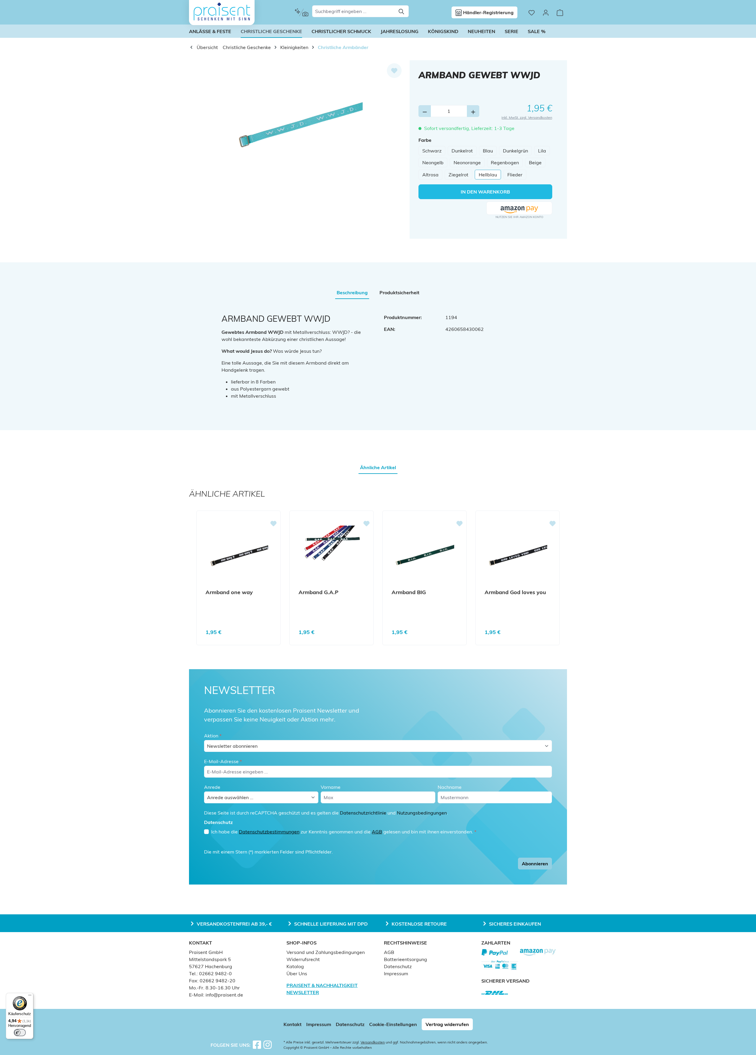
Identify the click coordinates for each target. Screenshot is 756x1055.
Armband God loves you (515, 592)
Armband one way (229, 592)
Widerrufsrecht (303, 959)
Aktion (212, 736)
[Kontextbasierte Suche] (301, 12)
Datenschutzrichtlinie (363, 813)
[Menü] (29, 996)
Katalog (295, 966)
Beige (535, 162)
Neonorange (467, 162)
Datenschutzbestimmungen (269, 832)
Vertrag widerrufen (447, 1024)
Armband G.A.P (318, 592)
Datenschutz (398, 966)
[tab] (352, 292)
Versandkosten (373, 1042)
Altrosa (430, 175)
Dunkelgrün (515, 151)
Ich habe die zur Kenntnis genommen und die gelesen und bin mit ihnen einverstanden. (343, 832)
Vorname (330, 787)
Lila (542, 151)
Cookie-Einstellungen (393, 1024)
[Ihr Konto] (546, 12)
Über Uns (296, 973)
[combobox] (353, 11)
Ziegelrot (458, 175)
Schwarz (431, 151)
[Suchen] (402, 11)
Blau (488, 151)
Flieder (514, 175)
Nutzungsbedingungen (422, 813)
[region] (299, 123)
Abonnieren (535, 864)
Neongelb (433, 162)
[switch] (20, 1032)
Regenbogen (505, 162)
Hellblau (488, 175)
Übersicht (206, 47)
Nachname (450, 787)
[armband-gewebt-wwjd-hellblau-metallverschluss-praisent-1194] (299, 123)
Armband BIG (409, 592)
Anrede (212, 787)
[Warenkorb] (560, 12)
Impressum (396, 973)
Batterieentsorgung (405, 959)
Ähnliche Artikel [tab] (378, 467)
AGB (377, 832)
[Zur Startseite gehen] (221, 11)
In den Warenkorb (485, 192)
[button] (519, 208)
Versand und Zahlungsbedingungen (325, 952)
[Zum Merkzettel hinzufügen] (394, 70)
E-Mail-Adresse (223, 761)
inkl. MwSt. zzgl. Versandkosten (526, 117)
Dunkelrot (462, 151)
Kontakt (293, 1024)
